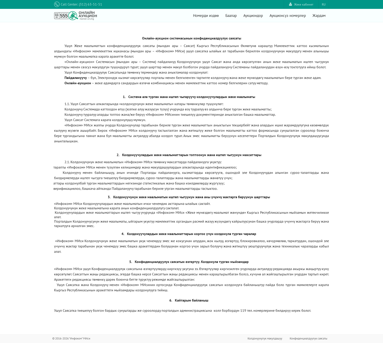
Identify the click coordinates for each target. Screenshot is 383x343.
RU (324, 4)
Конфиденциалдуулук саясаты (308, 338)
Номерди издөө (206, 15)
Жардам (319, 15)
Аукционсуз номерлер (288, 15)
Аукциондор (253, 15)
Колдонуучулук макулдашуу (265, 338)
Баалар (231, 15)
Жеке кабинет (303, 4)
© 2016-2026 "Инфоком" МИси (71, 338)
